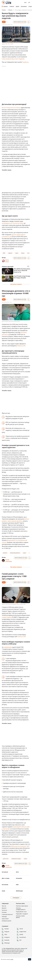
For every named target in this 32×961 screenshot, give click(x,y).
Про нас (4, 906)
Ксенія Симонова (8, 560)
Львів (3, 891)
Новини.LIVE (21, 346)
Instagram (7, 937)
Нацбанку (25, 62)
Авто (17, 872)
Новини (12, 6)
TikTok (21, 928)
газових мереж (6, 617)
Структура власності (7, 914)
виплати (5, 552)
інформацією (8, 647)
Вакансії (4, 908)
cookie (11, 959)
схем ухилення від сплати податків (13, 59)
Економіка (24, 6)
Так (29, 959)
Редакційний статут (21, 911)
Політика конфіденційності (20, 908)
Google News (22, 931)
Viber (5, 934)
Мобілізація (19, 891)
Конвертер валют (6, 921)
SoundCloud (22, 937)
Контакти (4, 910)
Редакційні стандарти (22, 914)
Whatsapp (7, 943)
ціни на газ (5, 858)
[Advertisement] (16, 84)
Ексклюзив (5, 884)
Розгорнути (16, 897)
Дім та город (5, 878)
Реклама (4, 912)
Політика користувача (22, 906)
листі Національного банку (11, 107)
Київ (17, 884)
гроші (16, 253)
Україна (5, 6)
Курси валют (5, 918)
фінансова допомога (15, 552)
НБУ (4, 253)
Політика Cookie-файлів (20, 916)
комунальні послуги (16, 858)
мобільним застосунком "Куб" (20, 846)
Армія (17, 6)
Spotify (21, 934)
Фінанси (10, 10)
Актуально (5, 872)
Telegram (6, 931)
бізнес (29, 253)
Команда (4, 916)
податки (10, 253)
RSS (20, 940)
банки (22, 253)
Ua (25, 2)
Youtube (6, 928)
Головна (4, 10)
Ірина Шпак (7, 261)
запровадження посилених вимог (13, 223)
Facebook (6, 940)
